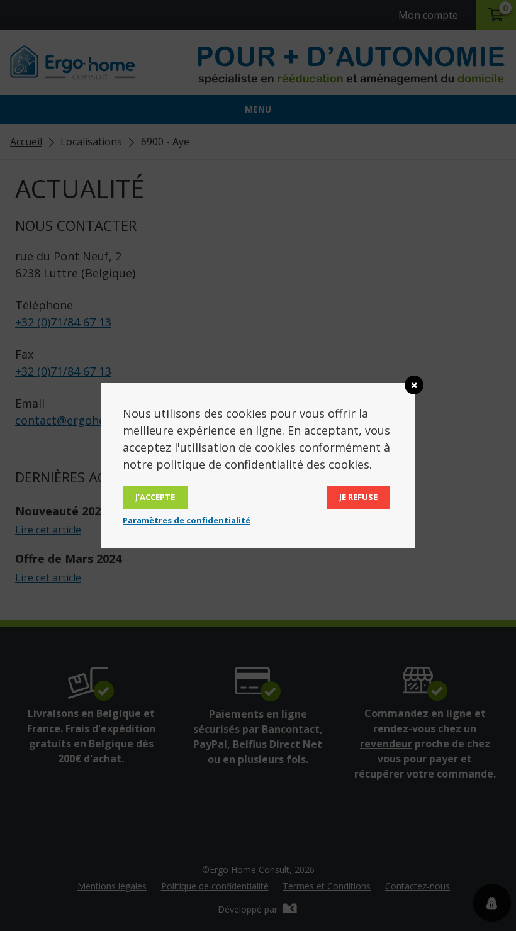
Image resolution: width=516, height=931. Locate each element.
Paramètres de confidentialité (186, 520)
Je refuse (358, 497)
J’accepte (155, 497)
